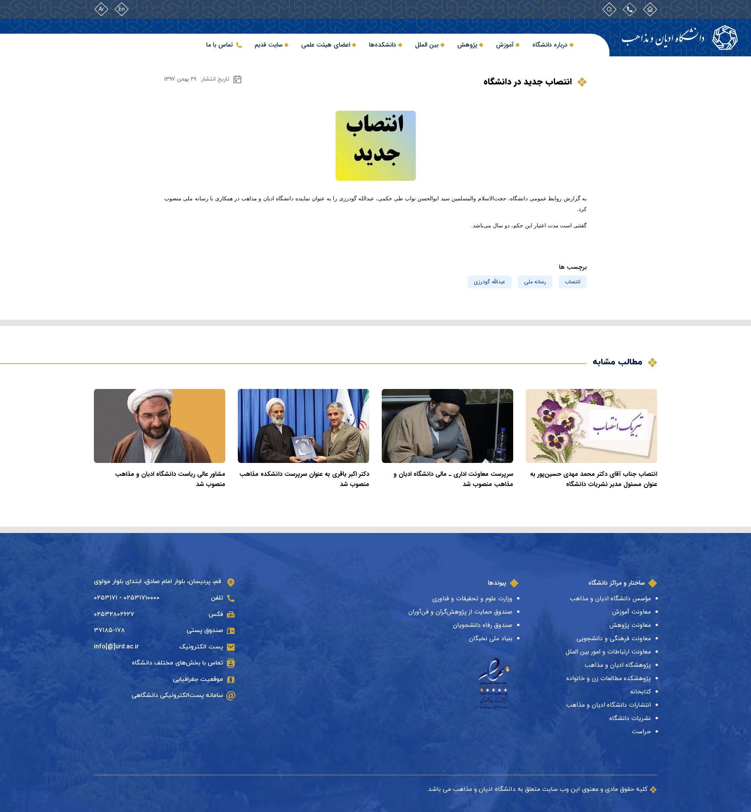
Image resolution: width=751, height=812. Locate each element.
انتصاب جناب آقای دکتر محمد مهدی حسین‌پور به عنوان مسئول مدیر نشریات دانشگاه (593, 479)
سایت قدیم (268, 45)
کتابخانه (640, 692)
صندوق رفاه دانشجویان (482, 625)
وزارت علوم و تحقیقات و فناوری (472, 598)
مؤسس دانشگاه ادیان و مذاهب (610, 598)
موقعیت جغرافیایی (198, 679)
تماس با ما (219, 45)
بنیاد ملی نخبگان (490, 638)
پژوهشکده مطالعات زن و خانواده (608, 678)
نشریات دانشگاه (630, 718)
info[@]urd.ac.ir (116, 647)
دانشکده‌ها (382, 45)
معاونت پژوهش (630, 625)
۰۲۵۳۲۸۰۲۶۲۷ (114, 614)
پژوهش (467, 45)
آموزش (505, 45)
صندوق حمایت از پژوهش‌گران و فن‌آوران (460, 612)
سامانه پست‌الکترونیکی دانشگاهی (177, 695)
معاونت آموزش (631, 612)
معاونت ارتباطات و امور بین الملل (608, 652)
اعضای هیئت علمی (325, 45)
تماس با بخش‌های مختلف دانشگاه (177, 663)
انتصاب (572, 281)
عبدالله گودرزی (489, 281)
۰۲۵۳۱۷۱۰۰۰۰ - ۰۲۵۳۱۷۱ (127, 598)
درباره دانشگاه (550, 45)
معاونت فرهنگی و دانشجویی (614, 638)
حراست (641, 731)
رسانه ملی (535, 281)
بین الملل (426, 45)
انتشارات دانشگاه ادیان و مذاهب (608, 705)
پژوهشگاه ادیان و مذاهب (617, 665)
